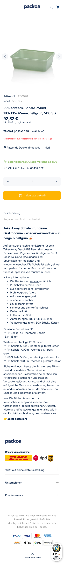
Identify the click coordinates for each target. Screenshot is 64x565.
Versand (26, 122)
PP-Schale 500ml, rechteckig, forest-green (33, 346)
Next (59, 56)
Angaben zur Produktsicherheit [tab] (22, 219)
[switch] (56, 558)
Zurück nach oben (32, 557)
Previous (5, 56)
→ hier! (45, 147)
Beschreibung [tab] (11, 213)
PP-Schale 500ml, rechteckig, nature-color (33, 357)
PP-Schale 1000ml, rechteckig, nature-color (34, 361)
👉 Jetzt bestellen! (15, 418)
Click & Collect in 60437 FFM (26, 168)
